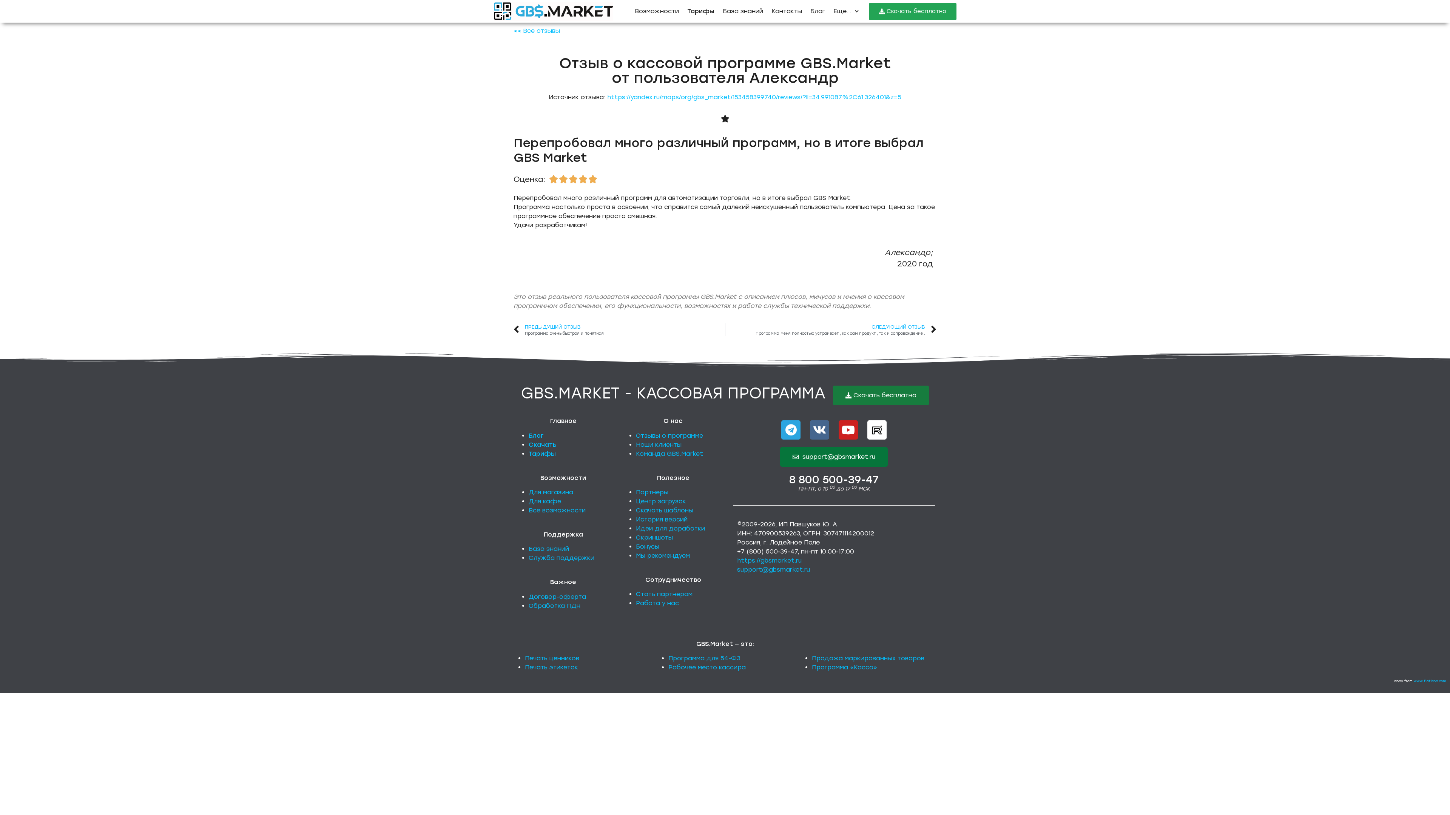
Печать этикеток (551, 667)
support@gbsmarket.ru (773, 569)
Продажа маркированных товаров (868, 658)
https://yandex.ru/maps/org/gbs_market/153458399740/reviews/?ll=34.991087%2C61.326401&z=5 (754, 97)
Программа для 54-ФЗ (704, 658)
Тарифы (542, 453)
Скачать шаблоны (664, 510)
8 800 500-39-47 (834, 479)
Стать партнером (664, 594)
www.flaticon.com (1430, 681)
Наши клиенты (659, 444)
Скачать (543, 444)
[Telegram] (791, 430)
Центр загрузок (661, 501)
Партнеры (652, 492)
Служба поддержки (561, 557)
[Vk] (819, 430)
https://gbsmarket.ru (769, 560)
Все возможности (557, 510)
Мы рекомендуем (663, 555)
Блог (817, 11)
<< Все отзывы (537, 30)
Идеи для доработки (670, 528)
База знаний (743, 11)
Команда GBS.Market (669, 453)
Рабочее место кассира (707, 667)
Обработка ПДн (554, 605)
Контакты (786, 11)
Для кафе (545, 501)
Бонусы (647, 546)
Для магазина (551, 492)
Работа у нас (657, 603)
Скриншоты (654, 537)
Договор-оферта (557, 596)
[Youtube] (848, 430)
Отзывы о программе (669, 435)
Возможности (657, 11)
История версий (662, 519)
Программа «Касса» (844, 667)
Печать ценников (552, 658)
